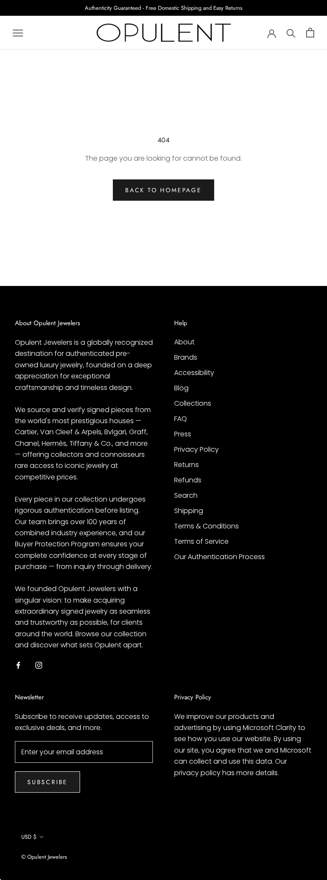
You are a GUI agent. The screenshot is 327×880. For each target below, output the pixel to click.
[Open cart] (310, 33)
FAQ (180, 419)
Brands (185, 357)
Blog (181, 388)
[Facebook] (18, 665)
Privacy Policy (196, 449)
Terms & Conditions (206, 526)
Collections (192, 403)
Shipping (188, 511)
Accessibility (194, 373)
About (184, 342)
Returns (186, 465)
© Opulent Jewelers (44, 857)
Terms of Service (201, 541)
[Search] (291, 32)
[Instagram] (38, 665)
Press (182, 434)
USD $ (29, 837)
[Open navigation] (18, 32)
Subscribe (47, 782)
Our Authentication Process (219, 557)
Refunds (187, 480)
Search (186, 495)
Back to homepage (163, 190)
